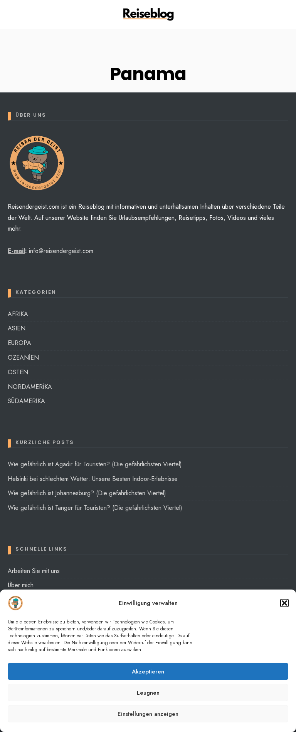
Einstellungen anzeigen (148, 714)
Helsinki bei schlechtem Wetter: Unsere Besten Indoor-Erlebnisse (93, 478)
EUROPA (19, 342)
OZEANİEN (23, 357)
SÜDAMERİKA (26, 401)
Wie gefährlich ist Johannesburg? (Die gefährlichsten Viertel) (87, 493)
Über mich (21, 585)
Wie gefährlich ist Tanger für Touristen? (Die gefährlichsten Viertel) (95, 507)
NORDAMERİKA (30, 386)
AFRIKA (18, 314)
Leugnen (148, 692)
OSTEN (18, 372)
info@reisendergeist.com (61, 250)
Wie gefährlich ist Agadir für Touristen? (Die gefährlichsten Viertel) (95, 464)
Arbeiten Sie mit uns (34, 570)
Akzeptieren (148, 671)
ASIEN (16, 328)
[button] (284, 603)
